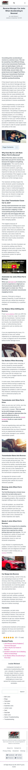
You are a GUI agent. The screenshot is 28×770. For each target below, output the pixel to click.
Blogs (6, 699)
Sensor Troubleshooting (11, 717)
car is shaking (10, 314)
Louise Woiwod (14, 16)
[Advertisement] (14, 41)
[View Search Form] (14, 3)
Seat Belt (7, 712)
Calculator (7, 701)
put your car (12, 282)
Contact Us (17, 748)
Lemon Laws (8, 708)
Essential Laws (8, 705)
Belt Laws (7, 696)
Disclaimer (16, 751)
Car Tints (7, 703)
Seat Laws (7, 715)
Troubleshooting (9, 719)
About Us (10, 748)
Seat (5, 710)
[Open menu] (24, 3)
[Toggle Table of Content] (16, 147)
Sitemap (22, 751)
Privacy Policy (7, 751)
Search (22, 691)
